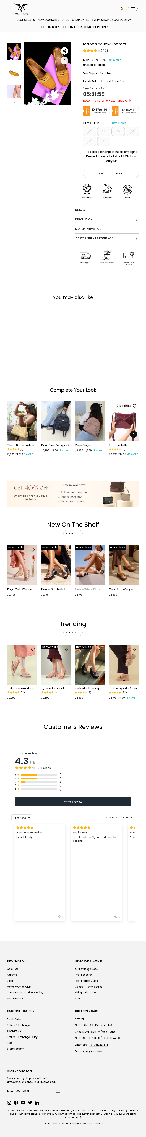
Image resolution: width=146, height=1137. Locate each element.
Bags (65, 20)
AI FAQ (79, 998)
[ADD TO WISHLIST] (64, 60)
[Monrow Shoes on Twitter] (30, 1103)
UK (97, 123)
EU (91, 123)
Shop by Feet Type (85, 20)
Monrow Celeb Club (19, 986)
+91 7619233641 (98, 1044)
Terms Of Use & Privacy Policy (25, 992)
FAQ (9, 1043)
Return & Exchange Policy (22, 1037)
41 (103, 141)
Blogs (10, 981)
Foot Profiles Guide (86, 981)
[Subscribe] (58, 1091)
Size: (104, 123)
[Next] (133, 434)
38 (118, 131)
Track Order (14, 1019)
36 (89, 131)
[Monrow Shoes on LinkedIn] (37, 1103)
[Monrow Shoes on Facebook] (16, 1103)
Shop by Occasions (76, 27)
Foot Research (83, 975)
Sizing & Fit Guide (85, 992)
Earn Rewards (15, 998)
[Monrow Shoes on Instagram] (9, 1103)
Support (99, 27)
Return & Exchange (18, 1025)
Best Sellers (26, 20)
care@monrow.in (93, 1051)
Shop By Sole (49, 27)
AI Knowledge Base (86, 969)
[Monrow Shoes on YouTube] (23, 1103)
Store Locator (15, 1049)
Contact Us (14, 1031)
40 (89, 141)
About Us (12, 969)
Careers (12, 975)
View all (73, 533)
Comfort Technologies (88, 986)
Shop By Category (115, 20)
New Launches (48, 20)
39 (132, 131)
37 (103, 131)
